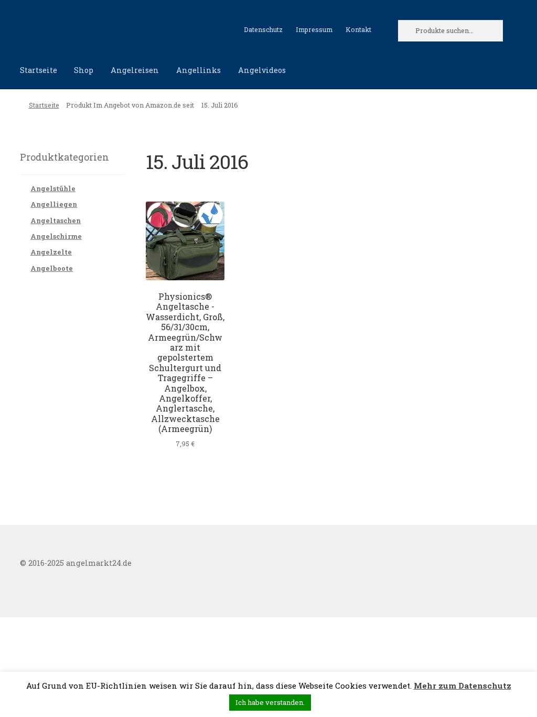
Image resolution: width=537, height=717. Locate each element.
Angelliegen (53, 204)
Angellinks (198, 70)
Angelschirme (56, 236)
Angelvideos (262, 70)
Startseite (38, 70)
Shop (83, 70)
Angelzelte (51, 252)
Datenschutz (263, 29)
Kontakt (358, 29)
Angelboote (51, 268)
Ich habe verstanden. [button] (270, 702)
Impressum (314, 29)
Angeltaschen (55, 220)
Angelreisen (135, 70)
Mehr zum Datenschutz (462, 685)
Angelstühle (53, 188)
